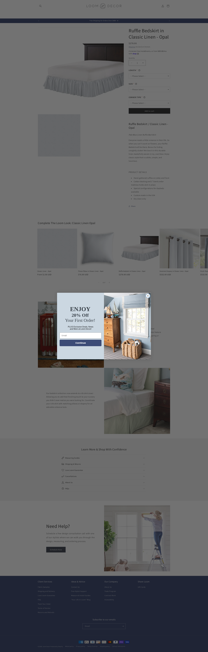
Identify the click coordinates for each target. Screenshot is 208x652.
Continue (80, 342)
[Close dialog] (148, 296)
